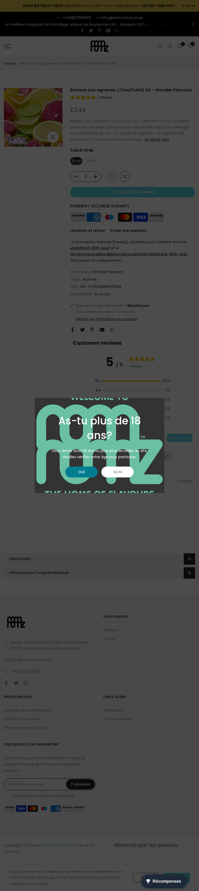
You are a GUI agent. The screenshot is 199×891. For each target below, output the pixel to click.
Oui (81, 472)
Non (117, 472)
